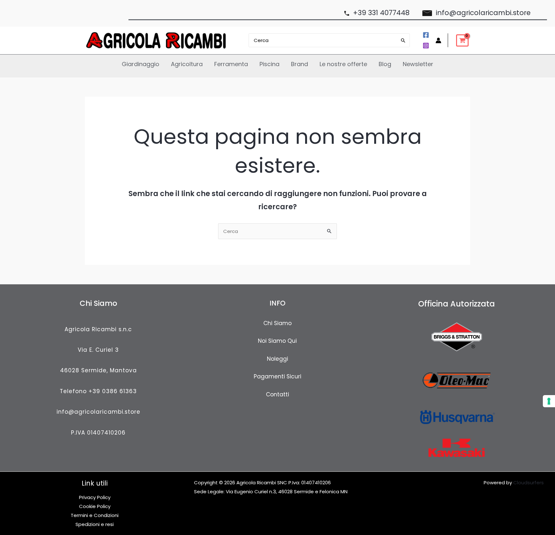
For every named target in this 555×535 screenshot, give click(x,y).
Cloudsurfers (528, 482)
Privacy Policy (94, 497)
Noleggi (277, 359)
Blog (385, 64)
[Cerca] (403, 40)
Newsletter (418, 64)
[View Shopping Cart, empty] (462, 40)
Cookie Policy (94, 506)
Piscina (269, 64)
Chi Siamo (277, 323)
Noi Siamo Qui (277, 341)
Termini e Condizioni (95, 515)
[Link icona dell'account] (438, 40)
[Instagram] (426, 45)
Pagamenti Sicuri (277, 376)
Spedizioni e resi (94, 524)
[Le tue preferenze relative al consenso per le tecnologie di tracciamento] (549, 401)
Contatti (277, 394)
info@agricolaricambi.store (98, 412)
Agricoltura (187, 64)
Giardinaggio (140, 64)
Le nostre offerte (343, 64)
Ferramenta (231, 64)
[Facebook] (426, 35)
